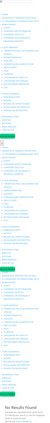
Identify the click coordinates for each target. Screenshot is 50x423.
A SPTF (7, 28)
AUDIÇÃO (8, 61)
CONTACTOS (8, 130)
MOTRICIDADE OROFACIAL (17, 84)
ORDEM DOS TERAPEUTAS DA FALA (19, 18)
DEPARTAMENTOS (13, 57)
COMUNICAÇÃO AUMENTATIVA (18, 64)
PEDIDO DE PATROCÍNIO (16, 110)
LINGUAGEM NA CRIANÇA (16, 81)
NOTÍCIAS (6, 123)
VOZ (6, 87)
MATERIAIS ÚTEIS (10, 117)
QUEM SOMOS (9, 24)
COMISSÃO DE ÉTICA (14, 34)
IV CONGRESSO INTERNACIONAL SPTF (20, 21)
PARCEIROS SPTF (12, 97)
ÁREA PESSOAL (9, 127)
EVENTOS (6, 120)
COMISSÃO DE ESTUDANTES (17, 31)
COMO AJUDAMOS (10, 94)
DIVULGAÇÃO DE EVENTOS (17, 107)
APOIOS (7, 100)
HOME (5, 14)
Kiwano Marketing (23, 421)
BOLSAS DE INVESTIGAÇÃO (17, 104)
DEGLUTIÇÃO (10, 67)
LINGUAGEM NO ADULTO (16, 77)
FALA (6, 71)
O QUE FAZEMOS (10, 47)
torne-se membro (7, 136)
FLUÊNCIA (8, 74)
